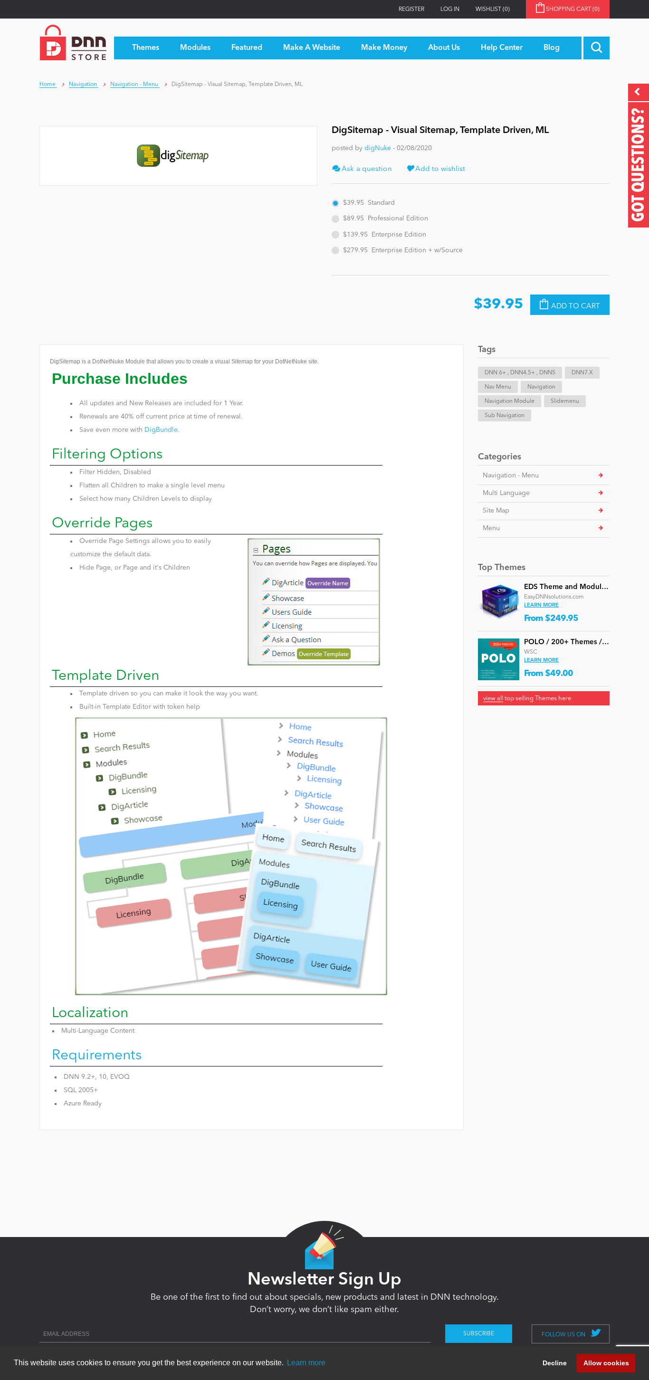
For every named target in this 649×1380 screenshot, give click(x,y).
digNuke (377, 148)
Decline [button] (555, 1363)
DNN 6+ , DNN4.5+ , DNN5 (520, 373)
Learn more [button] (306, 1363)
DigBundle (161, 430)
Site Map (496, 510)
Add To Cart (575, 306)
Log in (449, 9)
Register (411, 9)
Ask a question (366, 169)
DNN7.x (582, 373)
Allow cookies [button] (606, 1363)
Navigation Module (509, 401)
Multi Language (506, 493)
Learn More (541, 605)
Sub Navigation (505, 416)
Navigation (541, 387)
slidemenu (565, 401)
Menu (491, 528)
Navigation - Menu (511, 475)
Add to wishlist (439, 169)
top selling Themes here (527, 698)
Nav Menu (498, 387)
